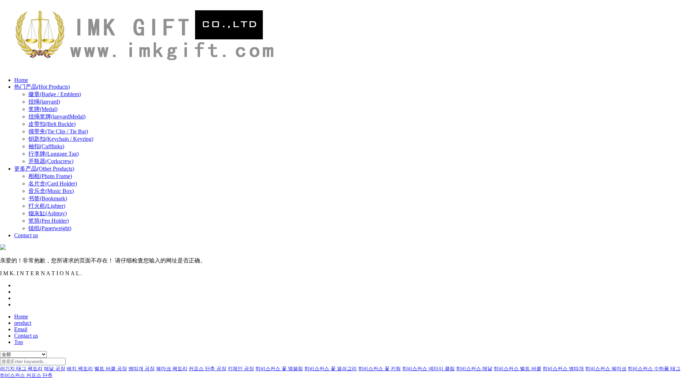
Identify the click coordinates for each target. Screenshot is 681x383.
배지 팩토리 (80, 368)
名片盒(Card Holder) (52, 184)
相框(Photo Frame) (50, 176)
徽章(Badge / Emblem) (54, 94)
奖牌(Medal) (42, 109)
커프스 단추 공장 (207, 368)
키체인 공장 (241, 368)
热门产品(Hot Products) (42, 87)
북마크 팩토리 (171, 368)
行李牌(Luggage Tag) (53, 154)
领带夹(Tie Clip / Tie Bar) (58, 131)
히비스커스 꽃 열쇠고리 (330, 368)
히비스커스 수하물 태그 (654, 368)
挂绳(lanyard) (44, 102)
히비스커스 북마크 (605, 368)
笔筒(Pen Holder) (48, 221)
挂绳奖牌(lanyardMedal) (56, 116)
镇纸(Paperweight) (49, 228)
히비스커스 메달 (474, 368)
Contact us (26, 235)
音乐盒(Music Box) (51, 191)
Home (21, 80)
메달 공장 (54, 368)
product (22, 323)
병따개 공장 (141, 368)
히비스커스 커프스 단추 (26, 375)
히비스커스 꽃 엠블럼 (279, 368)
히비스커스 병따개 (563, 368)
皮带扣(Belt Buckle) (52, 124)
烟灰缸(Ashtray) (47, 213)
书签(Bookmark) (47, 198)
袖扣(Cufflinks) (46, 146)
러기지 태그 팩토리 (21, 368)
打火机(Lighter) (46, 206)
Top (18, 342)
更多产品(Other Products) (44, 169)
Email (20, 329)
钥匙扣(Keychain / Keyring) (60, 139)
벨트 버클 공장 (110, 368)
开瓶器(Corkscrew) (50, 161)
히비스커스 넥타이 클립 (428, 368)
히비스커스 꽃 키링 (379, 368)
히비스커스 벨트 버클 (517, 368)
